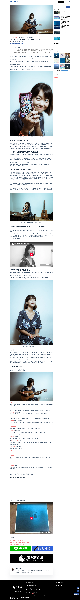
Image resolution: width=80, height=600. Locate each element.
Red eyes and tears (14, 440)
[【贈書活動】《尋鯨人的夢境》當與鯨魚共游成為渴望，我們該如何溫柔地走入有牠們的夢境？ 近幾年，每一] (56, 66)
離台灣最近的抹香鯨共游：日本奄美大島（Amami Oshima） (65, 26)
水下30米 (21, 43)
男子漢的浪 (56, 77)
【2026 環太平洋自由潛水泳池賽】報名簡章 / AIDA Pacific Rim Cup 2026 (65, 17)
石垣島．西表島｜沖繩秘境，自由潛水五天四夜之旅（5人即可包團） (65, 38)
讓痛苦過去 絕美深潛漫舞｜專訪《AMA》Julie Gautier (20, 544)
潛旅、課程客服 (59, 597)
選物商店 (38, 597)
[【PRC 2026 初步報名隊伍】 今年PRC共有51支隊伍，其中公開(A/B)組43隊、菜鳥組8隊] (62, 55)
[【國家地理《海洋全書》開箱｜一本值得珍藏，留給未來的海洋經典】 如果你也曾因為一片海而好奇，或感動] (67, 60)
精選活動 (54, 1)
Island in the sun (14, 460)
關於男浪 (68, 597)
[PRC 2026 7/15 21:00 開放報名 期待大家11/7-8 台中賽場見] (67, 55)
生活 (39, 1)
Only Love (13, 430)
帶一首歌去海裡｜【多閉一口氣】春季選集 (18, 540)
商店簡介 (42, 597)
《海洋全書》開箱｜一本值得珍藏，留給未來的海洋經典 (65, 12)
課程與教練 (48, 1)
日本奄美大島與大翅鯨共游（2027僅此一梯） (65, 22)
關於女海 (64, 597)
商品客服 (54, 597)
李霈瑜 (18, 43)
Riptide (12, 455)
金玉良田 (13, 465)
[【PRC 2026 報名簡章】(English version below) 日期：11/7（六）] (62, 66)
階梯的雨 (12, 408)
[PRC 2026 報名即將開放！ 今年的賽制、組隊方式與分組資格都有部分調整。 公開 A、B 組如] (56, 60)
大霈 (15, 43)
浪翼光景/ (12, 412)
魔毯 (11, 402)
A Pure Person (13, 426)
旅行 (43, 1)
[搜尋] (69, 1)
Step (12, 416)
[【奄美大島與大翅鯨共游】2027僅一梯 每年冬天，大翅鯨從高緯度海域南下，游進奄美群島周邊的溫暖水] (62, 60)
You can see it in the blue (16, 470)
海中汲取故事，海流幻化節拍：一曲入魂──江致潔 (19, 542)
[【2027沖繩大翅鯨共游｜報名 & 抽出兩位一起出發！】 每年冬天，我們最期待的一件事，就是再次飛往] (56, 55)
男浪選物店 (61, 1)
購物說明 (46, 597)
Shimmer (12, 420)
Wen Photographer (58, 76)
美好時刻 (12, 436)
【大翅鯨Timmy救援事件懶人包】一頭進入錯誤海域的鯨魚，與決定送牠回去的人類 (65, 32)
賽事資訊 (30, 1)
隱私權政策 (50, 597)
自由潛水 (24, 1)
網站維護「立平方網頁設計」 (14, 598)
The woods (13, 446)
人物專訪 (12, 43)
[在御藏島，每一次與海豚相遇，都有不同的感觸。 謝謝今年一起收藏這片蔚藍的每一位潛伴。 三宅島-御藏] (67, 66)
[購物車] (67, 1)
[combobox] (60, 7)
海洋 (35, 1)
